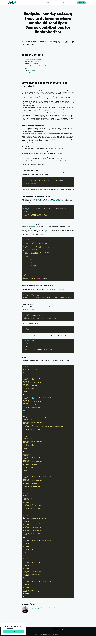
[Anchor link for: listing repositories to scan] (21, 170)
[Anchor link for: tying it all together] (21, 304)
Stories (48, 2)
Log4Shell (40, 96)
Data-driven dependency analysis (32, 61)
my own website (35, 608)
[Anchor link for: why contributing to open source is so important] (20, 82)
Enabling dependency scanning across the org (36, 65)
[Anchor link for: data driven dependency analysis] (21, 126)
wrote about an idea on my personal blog (41, 133)
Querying (29, 72)
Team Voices (65, 2)
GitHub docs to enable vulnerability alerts (50, 200)
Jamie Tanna (42, 37)
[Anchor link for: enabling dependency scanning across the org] (21, 196)
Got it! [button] (13, 631)
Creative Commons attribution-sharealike (51, 634)
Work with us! (81, 2)
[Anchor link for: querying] (21, 358)
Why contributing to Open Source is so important (33, 59)
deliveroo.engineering (12, 2)
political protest (58, 97)
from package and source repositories (37, 97)
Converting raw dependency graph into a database (37, 68)
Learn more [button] (10, 628)
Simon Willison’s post (33, 226)
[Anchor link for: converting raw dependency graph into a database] (21, 285)
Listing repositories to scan (32, 63)
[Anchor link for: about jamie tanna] (21, 604)
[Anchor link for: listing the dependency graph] (21, 224)
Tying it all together (31, 70)
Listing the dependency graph (33, 66)
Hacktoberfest (65, 114)
